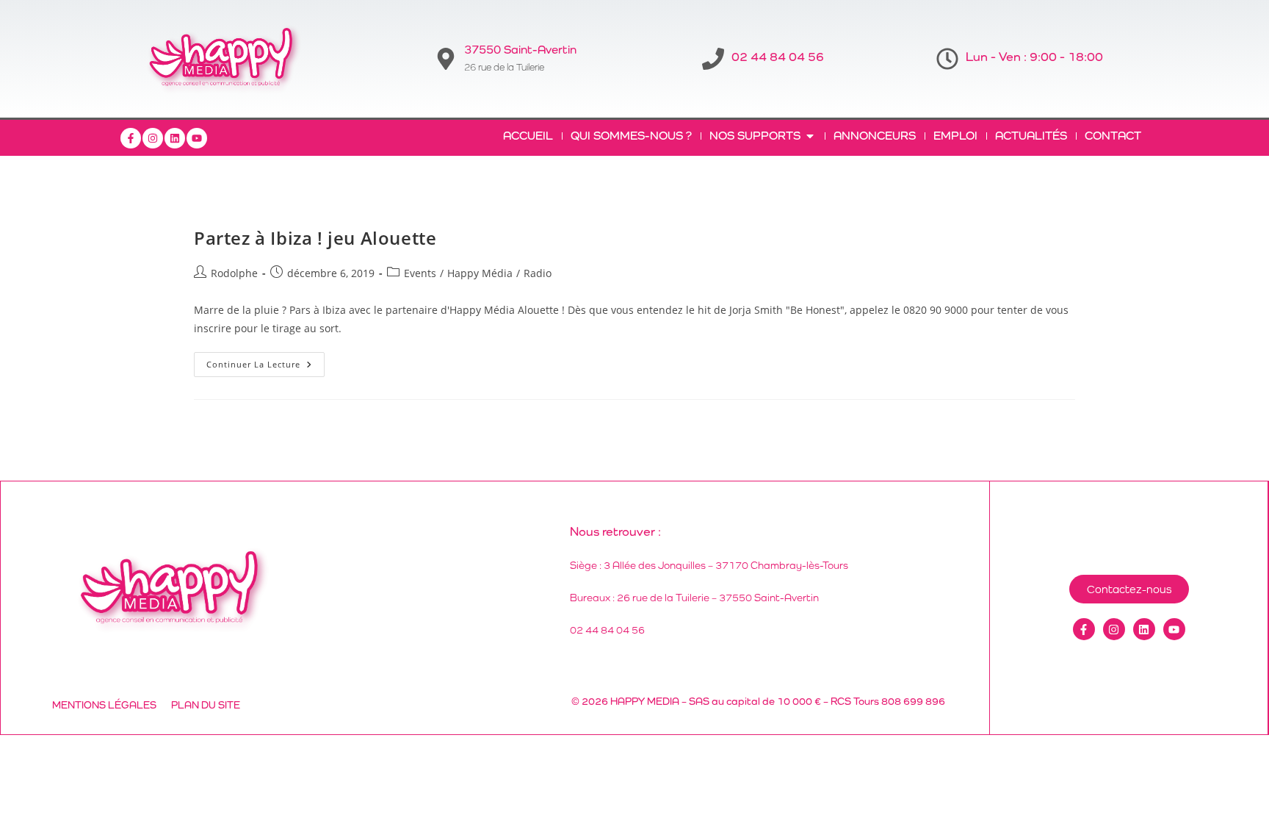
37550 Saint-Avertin (520, 50)
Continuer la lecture (265, 361)
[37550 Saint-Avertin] (446, 59)
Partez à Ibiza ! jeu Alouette (315, 238)
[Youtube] (197, 138)
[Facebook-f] (130, 138)
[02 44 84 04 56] (713, 59)
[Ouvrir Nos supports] (810, 136)
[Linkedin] (174, 138)
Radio (538, 273)
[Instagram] (152, 138)
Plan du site (205, 705)
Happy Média (480, 273)
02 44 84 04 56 (777, 56)
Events (420, 273)
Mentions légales (104, 705)
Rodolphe (234, 273)
